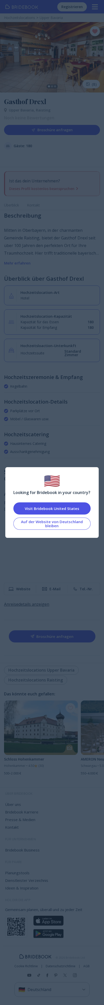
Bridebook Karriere (21, 811)
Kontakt (33, 205)
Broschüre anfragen (55, 129)
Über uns (13, 804)
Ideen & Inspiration (21, 887)
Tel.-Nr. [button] (86, 588)
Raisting (43, 110)
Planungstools (17, 872)
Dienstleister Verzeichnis (26, 880)
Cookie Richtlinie (26, 966)
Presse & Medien (20, 819)
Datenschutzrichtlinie (60, 966)
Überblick (11, 205)
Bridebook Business (22, 849)
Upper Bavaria (22, 110)
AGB (86, 966)
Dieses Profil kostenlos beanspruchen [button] (41, 188)
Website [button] (23, 588)
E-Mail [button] (55, 588)
